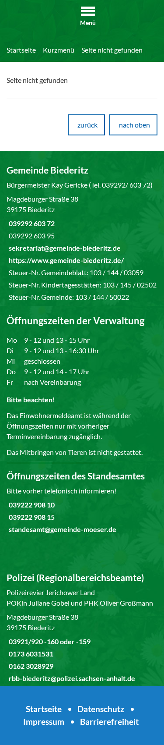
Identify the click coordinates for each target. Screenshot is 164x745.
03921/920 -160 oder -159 (49, 641)
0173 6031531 (30, 653)
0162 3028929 (30, 666)
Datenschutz (100, 709)
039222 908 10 (31, 504)
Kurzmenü (58, 50)
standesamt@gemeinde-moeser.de (61, 529)
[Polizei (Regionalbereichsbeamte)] (82, 627)
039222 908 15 (31, 517)
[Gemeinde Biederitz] (82, 233)
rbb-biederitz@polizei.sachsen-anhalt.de (71, 678)
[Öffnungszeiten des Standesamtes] (82, 502)
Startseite (21, 50)
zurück (87, 125)
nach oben (134, 125)
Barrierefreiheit (109, 722)
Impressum (43, 722)
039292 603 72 (31, 223)
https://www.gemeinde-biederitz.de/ (65, 260)
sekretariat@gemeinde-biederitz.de (64, 248)
